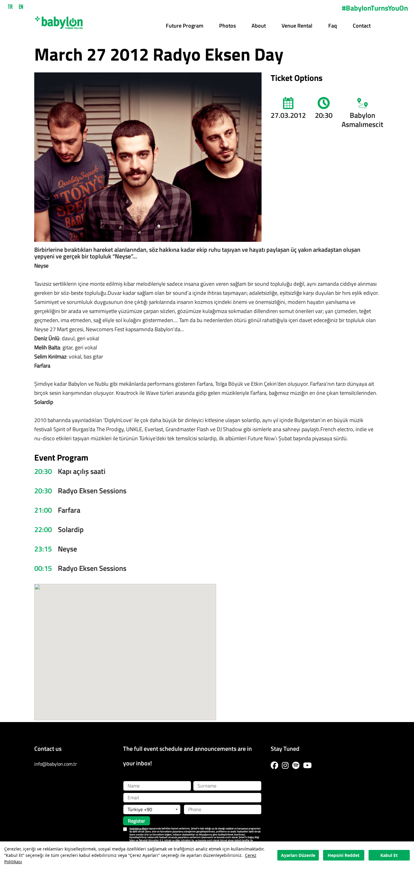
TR (10, 6)
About (259, 26)
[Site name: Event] (59, 20)
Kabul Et (389, 855)
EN (21, 6)
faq (332, 26)
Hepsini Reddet (343, 855)
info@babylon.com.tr (55, 763)
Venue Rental (297, 26)
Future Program (184, 26)
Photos (227, 26)
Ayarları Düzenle (298, 855)
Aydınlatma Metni (138, 828)
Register (136, 820)
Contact (362, 26)
